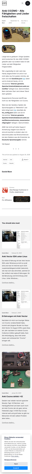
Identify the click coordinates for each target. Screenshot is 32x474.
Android (5, 159)
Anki (11, 159)
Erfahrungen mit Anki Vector (15, 316)
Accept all (16, 468)
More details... (15, 456)
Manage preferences (10, 459)
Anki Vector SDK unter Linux (14, 256)
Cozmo (5, 163)
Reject (16, 464)
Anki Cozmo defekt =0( (12, 396)
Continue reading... (8, 282)
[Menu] (27, 3)
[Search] (22, 3)
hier (24, 79)
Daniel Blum (3, 22)
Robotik (11, 163)
